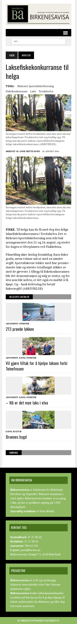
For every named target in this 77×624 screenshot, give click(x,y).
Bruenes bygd (16, 436)
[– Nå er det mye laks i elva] (38, 392)
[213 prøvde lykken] (38, 319)
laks (33, 91)
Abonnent (12, 323)
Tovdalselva (46, 91)
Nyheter (24, 323)
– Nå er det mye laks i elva (27, 402)
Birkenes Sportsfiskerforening (35, 86)
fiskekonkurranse (17, 91)
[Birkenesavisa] (38, 14)
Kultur (17, 431)
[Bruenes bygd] (38, 426)
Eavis (22, 357)
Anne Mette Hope (29, 151)
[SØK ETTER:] (38, 41)
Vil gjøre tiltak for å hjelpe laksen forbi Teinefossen (36, 366)
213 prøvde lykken (20, 329)
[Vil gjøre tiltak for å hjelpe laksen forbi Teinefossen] (38, 353)
